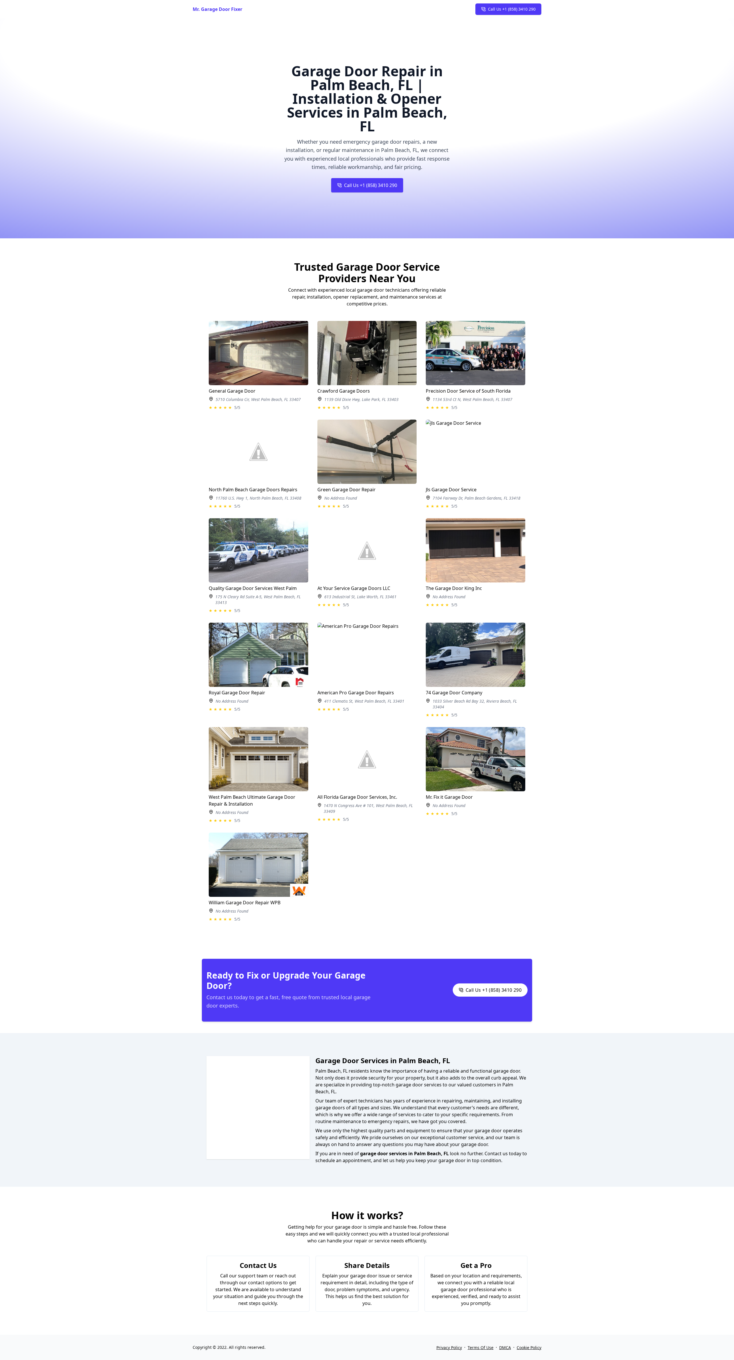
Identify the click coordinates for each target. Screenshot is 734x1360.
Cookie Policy (529, 1347)
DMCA (505, 1347)
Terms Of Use (480, 1347)
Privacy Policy (449, 1347)
